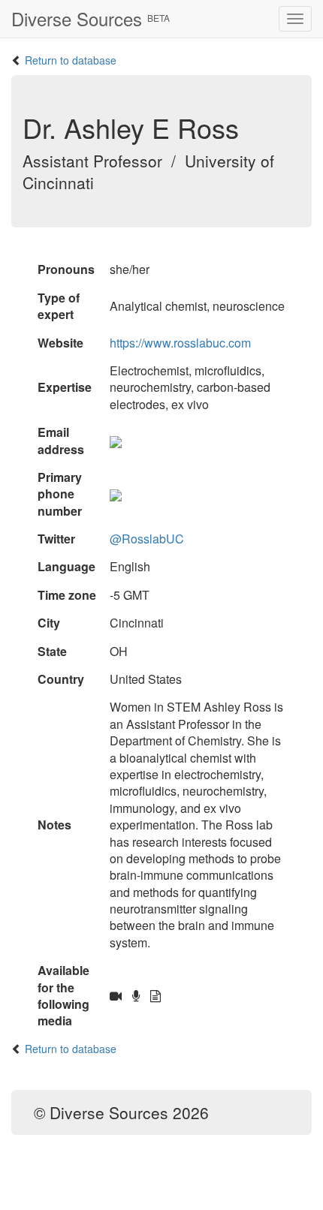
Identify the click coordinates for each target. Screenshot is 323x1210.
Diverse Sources (90, 18)
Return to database (70, 60)
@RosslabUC (147, 538)
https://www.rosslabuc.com (180, 342)
